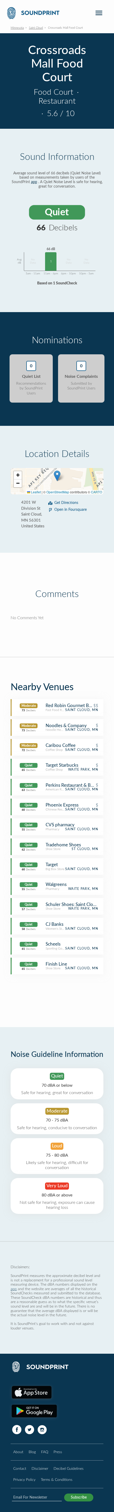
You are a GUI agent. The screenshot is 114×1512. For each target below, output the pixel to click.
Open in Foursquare (70, 510)
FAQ (44, 1452)
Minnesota (17, 27)
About (18, 1452)
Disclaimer (40, 1469)
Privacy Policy (24, 1480)
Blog (32, 1452)
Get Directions (66, 503)
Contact (19, 1469)
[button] (57, 475)
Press (58, 1452)
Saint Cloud (36, 27)
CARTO (96, 492)
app (34, 182)
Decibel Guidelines (69, 1469)
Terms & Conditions (56, 1480)
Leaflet (35, 492)
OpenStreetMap (57, 492)
